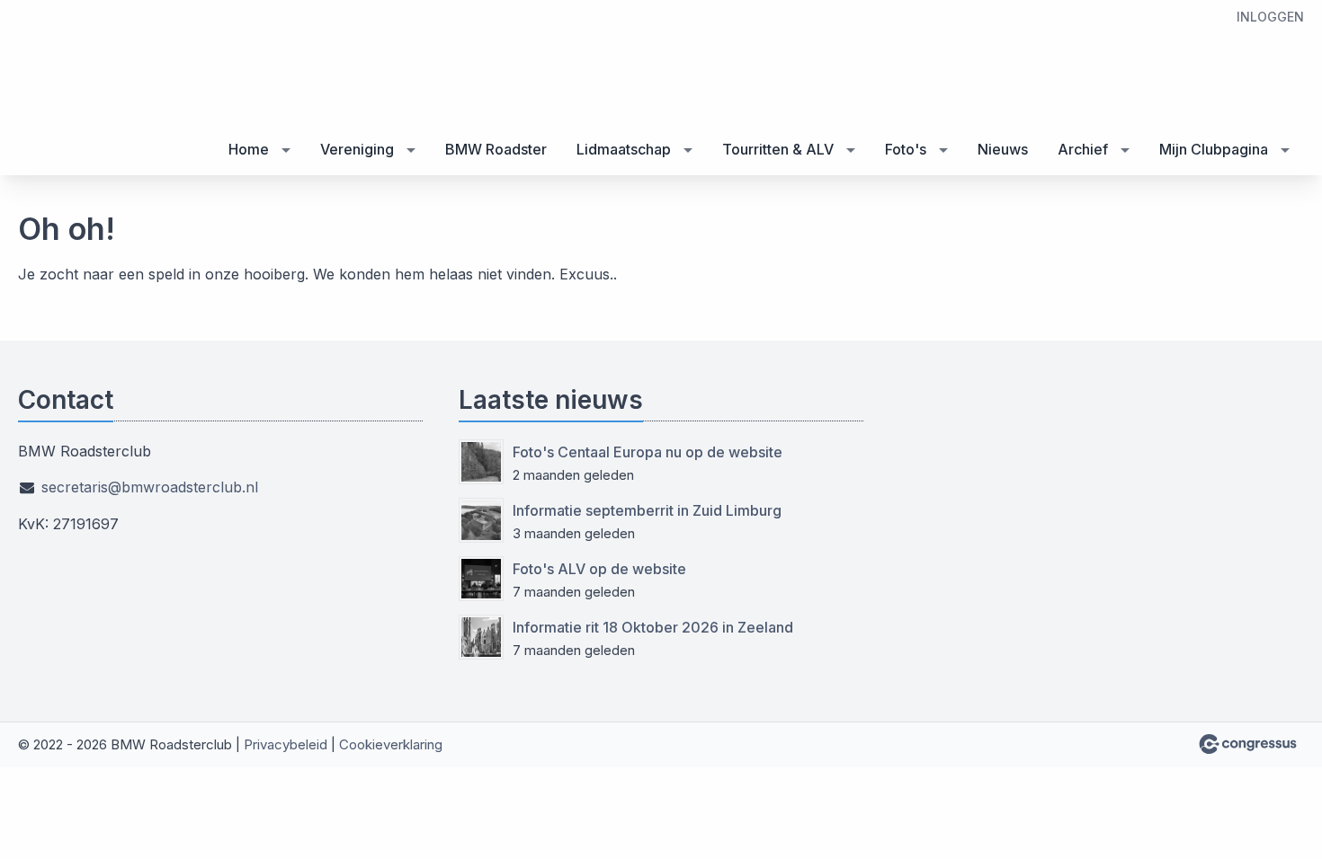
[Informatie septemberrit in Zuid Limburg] (481, 520)
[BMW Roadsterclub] (90, 89)
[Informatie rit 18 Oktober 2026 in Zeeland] (481, 637)
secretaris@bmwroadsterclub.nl (149, 487)
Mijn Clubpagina (1213, 149)
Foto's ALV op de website (599, 569)
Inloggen (1270, 16)
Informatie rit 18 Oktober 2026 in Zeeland (653, 627)
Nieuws (1003, 149)
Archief (1083, 149)
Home (248, 149)
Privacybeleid (285, 744)
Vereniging (357, 149)
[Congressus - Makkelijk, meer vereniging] (1248, 744)
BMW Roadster (496, 149)
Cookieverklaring (390, 744)
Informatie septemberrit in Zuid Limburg (647, 510)
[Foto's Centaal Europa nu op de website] (481, 461)
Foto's (905, 149)
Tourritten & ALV (778, 149)
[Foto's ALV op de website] (481, 578)
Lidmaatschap (623, 149)
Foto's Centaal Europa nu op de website (647, 452)
